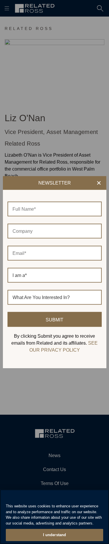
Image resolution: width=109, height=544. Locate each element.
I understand (54, 535)
